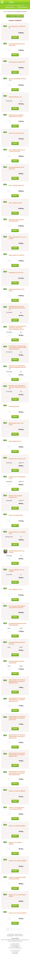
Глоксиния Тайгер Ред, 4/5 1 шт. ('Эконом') (17, 570)
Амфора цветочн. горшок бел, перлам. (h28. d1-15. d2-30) (16, 115)
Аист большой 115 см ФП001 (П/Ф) (17, 27)
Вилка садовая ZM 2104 (15, 441)
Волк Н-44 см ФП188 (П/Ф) (16, 515)
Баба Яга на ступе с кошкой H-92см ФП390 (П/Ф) (16, 220)
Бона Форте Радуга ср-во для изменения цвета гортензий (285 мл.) (17, 308)
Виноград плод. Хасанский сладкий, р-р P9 (15, 496)
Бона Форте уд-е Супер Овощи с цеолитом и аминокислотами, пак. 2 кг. (17, 367)
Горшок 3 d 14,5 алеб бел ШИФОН (17, 860)
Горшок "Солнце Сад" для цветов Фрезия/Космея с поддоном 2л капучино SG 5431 (17, 699)
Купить (15, 37)
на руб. (11, 2)
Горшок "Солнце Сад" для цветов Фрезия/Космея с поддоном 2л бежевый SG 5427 (17, 681)
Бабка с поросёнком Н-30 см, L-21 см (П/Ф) (17, 237)
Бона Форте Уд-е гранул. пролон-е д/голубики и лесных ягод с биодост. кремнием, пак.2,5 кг (17, 327)
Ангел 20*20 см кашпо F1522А (16, 133)
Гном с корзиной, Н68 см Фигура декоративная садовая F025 (17, 606)
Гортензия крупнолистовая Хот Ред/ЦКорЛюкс (16, 661)
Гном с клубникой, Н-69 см (15, 589)
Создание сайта (10, 935)
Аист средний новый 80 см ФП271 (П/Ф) (17, 79)
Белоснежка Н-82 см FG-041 (16, 272)
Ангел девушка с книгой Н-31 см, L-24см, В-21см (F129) (17, 150)
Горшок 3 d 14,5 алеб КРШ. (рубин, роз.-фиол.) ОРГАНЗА (17, 877)
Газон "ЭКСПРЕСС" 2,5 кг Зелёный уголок (17, 532)
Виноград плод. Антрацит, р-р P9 (17, 458)
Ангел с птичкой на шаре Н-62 (16, 185)
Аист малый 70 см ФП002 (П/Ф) (17, 62)
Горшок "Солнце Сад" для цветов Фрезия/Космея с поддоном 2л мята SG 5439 (17, 718)
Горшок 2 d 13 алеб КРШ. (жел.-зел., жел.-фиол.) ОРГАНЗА (16, 808)
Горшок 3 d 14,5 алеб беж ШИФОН (15, 843)
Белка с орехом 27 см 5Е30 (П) (16, 255)
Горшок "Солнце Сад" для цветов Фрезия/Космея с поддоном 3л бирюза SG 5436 (17, 754)
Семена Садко (27, 2)
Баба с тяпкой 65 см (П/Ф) (15, 202)
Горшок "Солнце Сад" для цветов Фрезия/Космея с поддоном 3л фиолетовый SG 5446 (17, 773)
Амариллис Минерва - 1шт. (15, 96)
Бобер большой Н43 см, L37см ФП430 (16, 289)
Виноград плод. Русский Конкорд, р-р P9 (17, 477)
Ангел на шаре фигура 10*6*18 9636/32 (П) (16, 167)
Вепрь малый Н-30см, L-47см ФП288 (16, 423)
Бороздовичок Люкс (14, 406)
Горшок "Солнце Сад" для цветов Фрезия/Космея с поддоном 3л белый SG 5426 (17, 736)
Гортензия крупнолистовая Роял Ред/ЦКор (17, 643)
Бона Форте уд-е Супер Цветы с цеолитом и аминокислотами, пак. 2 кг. (17, 387)
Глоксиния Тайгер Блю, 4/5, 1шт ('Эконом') (16, 551)
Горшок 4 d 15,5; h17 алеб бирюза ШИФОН (17, 895)
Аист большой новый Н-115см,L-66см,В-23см (17, 44)
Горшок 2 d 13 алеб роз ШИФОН (17, 825)
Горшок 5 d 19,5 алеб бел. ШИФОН (17, 913)
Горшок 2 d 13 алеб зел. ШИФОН (17, 791)
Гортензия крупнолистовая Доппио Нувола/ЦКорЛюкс (17, 624)
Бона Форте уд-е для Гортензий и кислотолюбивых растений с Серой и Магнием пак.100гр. (17, 347)
